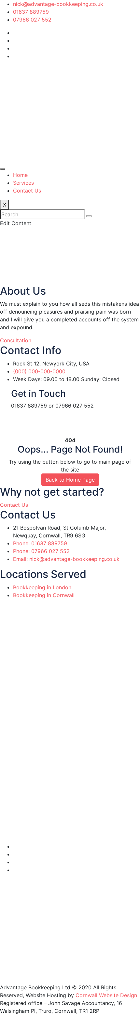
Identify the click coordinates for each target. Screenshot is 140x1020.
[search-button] (88, 216)
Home (20, 175)
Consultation (15, 340)
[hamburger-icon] (2, 169)
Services (23, 182)
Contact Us (27, 190)
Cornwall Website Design (106, 995)
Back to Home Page (70, 479)
